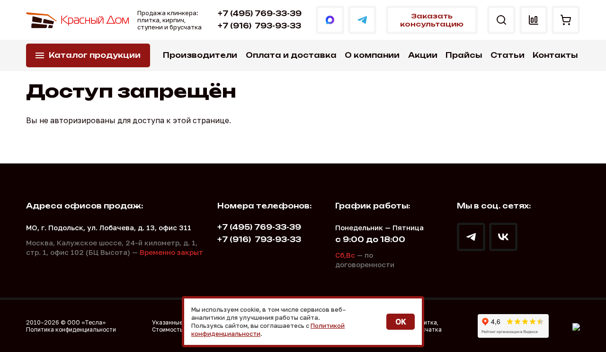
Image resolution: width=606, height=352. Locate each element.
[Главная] (78, 20)
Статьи (507, 55)
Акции (422, 55)
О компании (372, 55)
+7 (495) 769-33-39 (260, 13)
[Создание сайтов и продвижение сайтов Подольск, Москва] (576, 326)
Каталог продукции (95, 55)
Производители (200, 55)
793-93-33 (259, 25)
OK (400, 321)
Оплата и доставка (291, 55)
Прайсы (464, 55)
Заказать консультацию (431, 20)
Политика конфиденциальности (71, 329)
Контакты (555, 55)
